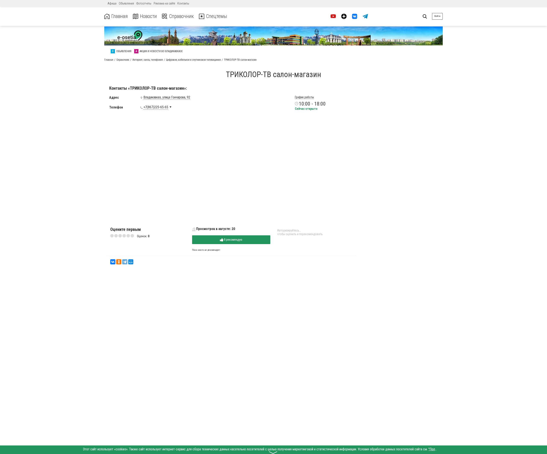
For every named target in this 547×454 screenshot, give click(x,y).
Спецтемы (216, 16)
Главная (119, 16)
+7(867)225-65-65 (155, 107)
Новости (148, 16)
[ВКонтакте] (112, 261)
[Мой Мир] (130, 261)
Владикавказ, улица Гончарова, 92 (166, 97)
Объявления (126, 3)
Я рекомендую (232, 239)
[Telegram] (124, 261)
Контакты (183, 3)
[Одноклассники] (118, 261)
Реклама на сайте (164, 3)
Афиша (111, 3)
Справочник (181, 16)
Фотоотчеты (143, 3)
